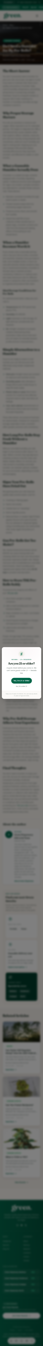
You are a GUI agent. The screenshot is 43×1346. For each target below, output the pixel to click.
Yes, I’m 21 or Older (22, 680)
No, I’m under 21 (21, 686)
